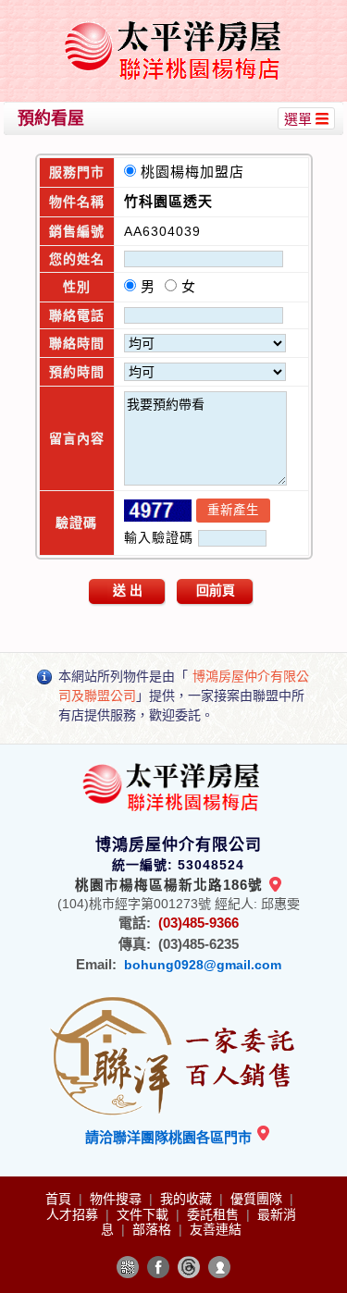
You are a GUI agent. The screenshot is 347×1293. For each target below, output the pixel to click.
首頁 (60, 1198)
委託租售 (214, 1214)
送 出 (128, 590)
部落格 (153, 1229)
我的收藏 (188, 1198)
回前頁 (215, 590)
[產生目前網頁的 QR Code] (128, 1267)
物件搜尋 (117, 1198)
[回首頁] (176, 22)
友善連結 (216, 1229)
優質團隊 (258, 1198)
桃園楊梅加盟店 (197, 171)
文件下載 (144, 1214)
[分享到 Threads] (189, 1267)
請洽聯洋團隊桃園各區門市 (170, 1137)
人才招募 (74, 1214)
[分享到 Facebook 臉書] (158, 1267)
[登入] (219, 1267)
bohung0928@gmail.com (202, 964)
